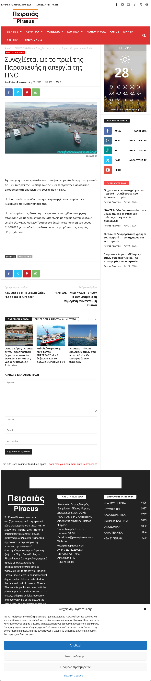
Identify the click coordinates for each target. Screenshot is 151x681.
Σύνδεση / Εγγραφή (47, 4)
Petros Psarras (17, 82)
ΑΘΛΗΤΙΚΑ (32, 31)
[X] (140, 5)
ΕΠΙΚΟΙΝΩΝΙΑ (33, 40)
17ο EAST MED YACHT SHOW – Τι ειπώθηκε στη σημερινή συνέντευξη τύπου (76, 299)
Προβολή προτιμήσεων (75, 667)
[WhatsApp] (36, 92)
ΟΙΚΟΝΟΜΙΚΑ (112, 526)
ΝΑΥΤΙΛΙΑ (73, 31)
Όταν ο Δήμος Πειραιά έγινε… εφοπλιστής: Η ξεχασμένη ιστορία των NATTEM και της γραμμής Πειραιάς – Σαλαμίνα (19, 357)
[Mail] (128, 5)
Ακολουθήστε (137, 140)
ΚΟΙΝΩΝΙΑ (53, 31)
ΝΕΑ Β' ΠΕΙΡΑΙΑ (113, 538)
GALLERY (11, 40)
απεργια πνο (25, 256)
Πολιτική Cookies (73, 675)
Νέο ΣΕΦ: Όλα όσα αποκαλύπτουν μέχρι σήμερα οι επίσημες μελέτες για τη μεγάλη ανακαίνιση (125, 215)
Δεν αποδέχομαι (75, 656)
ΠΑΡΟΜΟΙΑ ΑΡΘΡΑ (18, 319)
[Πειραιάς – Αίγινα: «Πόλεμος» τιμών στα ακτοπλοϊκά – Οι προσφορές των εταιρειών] (82, 335)
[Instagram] (122, 5)
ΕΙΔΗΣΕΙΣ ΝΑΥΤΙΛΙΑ (24, 48)
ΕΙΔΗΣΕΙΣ (12, 31)
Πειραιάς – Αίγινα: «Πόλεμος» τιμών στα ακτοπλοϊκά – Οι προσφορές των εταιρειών (82, 355)
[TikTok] (134, 5)
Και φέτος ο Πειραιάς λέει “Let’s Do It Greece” (25, 295)
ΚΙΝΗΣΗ (128, 31)
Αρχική (8, 48)
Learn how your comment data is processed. (73, 464)
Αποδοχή (75, 645)
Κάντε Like (140, 130)
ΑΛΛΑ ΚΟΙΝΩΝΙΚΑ (115, 515)
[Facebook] (116, 5)
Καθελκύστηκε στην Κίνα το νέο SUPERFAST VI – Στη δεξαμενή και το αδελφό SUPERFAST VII (51, 355)
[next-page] (95, 319)
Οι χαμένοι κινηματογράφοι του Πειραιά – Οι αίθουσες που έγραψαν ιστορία (124, 193)
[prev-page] (90, 319)
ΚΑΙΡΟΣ (114, 31)
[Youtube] (147, 5)
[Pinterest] (27, 92)
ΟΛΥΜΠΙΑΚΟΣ (112, 509)
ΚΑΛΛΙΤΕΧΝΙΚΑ (113, 532)
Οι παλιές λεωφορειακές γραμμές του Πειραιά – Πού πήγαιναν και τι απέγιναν (125, 237)
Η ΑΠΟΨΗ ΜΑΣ (96, 31)
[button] (145, 609)
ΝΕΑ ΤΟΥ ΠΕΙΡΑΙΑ (115, 503)
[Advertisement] (100, 16)
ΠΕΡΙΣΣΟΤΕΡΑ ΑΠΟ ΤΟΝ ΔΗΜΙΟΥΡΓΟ (55, 319)
